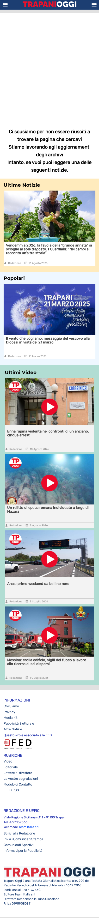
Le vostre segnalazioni (21, 779)
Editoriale (11, 767)
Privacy (9, 712)
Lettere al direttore (18, 773)
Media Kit (10, 718)
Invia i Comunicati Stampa (23, 839)
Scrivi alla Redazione (19, 833)
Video (8, 761)
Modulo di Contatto (18, 784)
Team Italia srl (28, 827)
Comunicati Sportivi (18, 845)
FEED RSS (11, 790)
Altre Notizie (13, 729)
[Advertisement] (49, 67)
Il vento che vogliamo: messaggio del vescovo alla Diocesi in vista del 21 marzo (48, 340)
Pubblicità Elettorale (19, 723)
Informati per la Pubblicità (23, 851)
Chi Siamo (11, 706)
